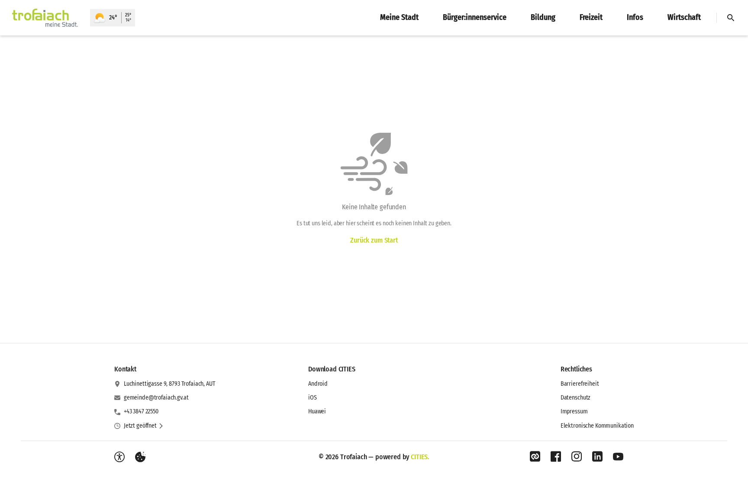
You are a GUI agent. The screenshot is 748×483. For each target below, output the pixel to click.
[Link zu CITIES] (535, 456)
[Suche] (731, 18)
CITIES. (420, 457)
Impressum (574, 411)
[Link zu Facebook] (556, 456)
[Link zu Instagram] (576, 456)
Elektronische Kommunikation (597, 425)
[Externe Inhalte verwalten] (140, 457)
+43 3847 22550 (141, 411)
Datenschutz (575, 397)
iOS (312, 397)
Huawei (317, 411)
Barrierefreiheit (580, 383)
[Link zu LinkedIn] (597, 456)
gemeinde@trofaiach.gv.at (156, 397)
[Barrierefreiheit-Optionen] (119, 457)
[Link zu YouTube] (618, 456)
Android (318, 383)
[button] (144, 426)
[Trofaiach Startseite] (45, 18)
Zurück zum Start (373, 240)
